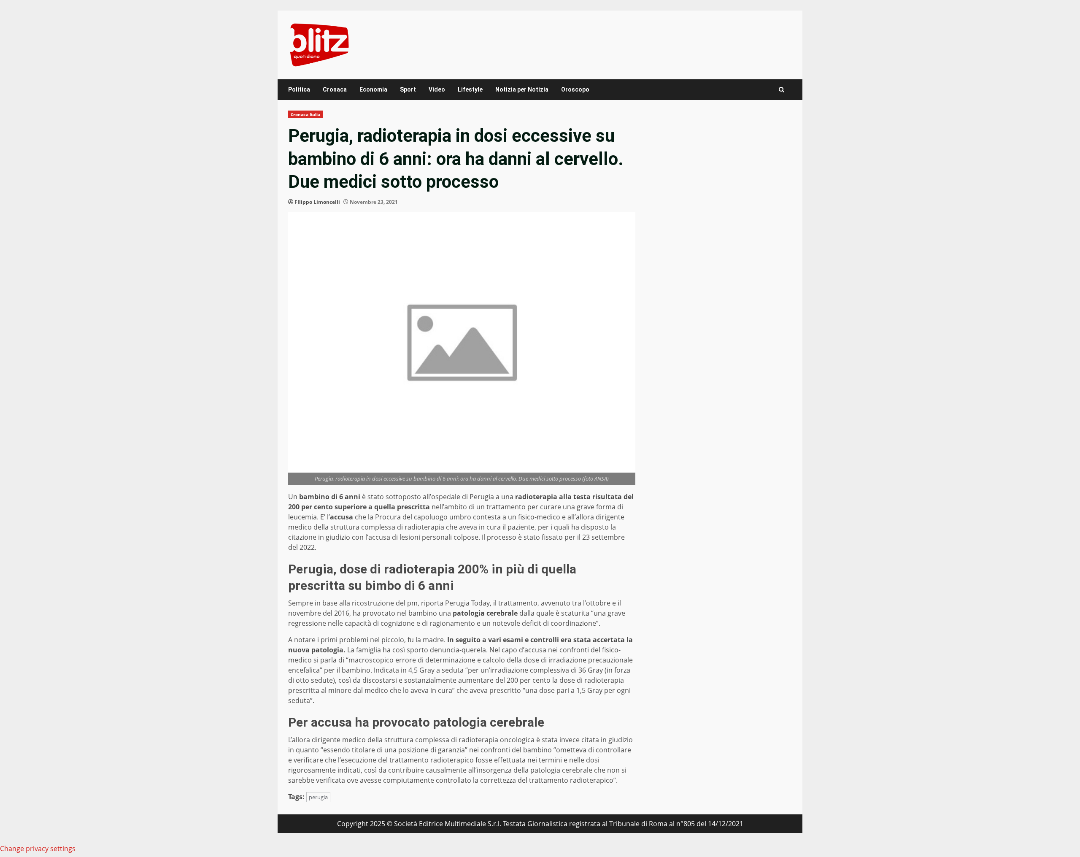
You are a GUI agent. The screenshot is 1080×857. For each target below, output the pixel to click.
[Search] (781, 89)
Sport (408, 89)
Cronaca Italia (305, 114)
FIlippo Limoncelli (317, 201)
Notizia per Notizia (521, 89)
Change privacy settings (38, 848)
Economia (373, 89)
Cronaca (335, 89)
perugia (318, 797)
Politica (299, 89)
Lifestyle (470, 89)
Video (437, 89)
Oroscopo (575, 89)
